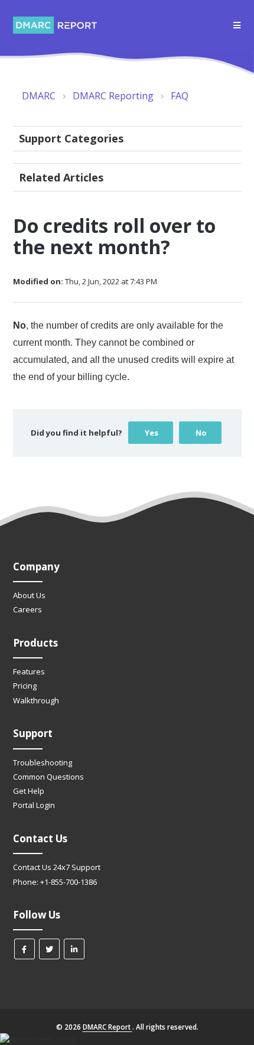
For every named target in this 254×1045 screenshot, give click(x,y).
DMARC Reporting (113, 95)
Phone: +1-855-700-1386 (55, 882)
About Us (29, 595)
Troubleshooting (42, 762)
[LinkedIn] (74, 949)
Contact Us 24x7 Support (56, 867)
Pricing (25, 685)
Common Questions (48, 776)
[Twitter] (49, 949)
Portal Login (34, 805)
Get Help (28, 791)
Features (29, 671)
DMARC (39, 95)
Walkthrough (36, 700)
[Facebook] (24, 949)
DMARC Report (107, 1026)
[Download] (105, 522)
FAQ (179, 95)
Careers (27, 609)
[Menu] (236, 26)
